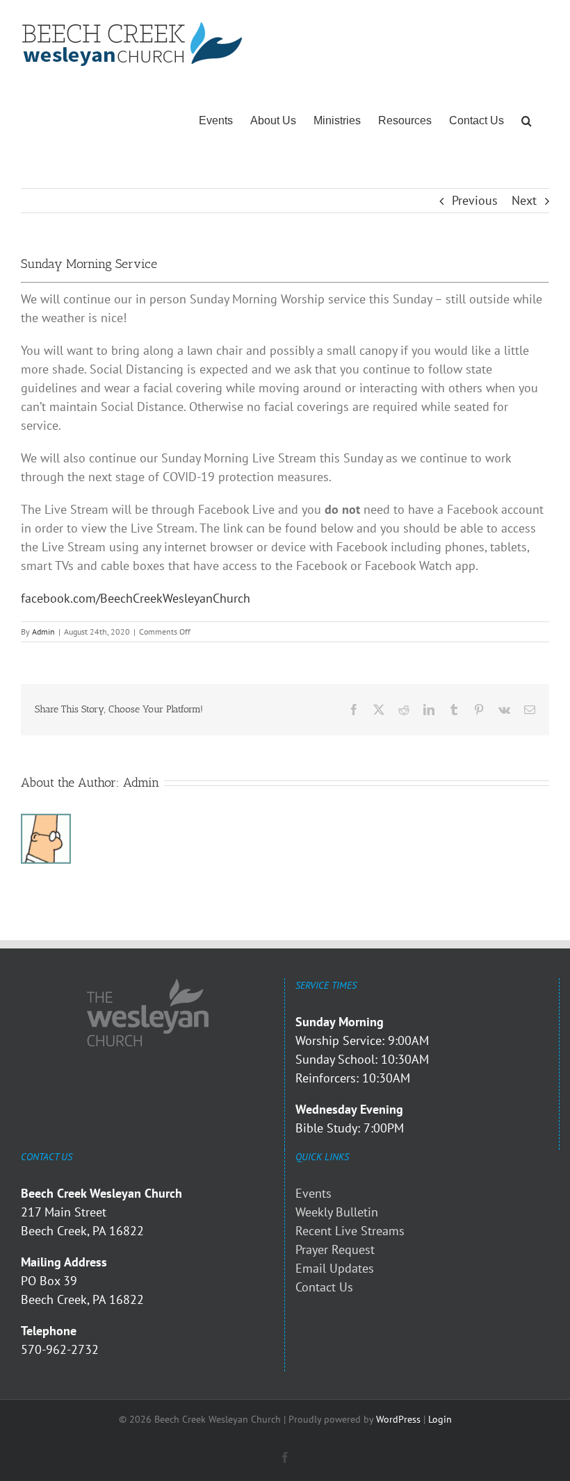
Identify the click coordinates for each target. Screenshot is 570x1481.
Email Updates (334, 1268)
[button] (526, 121)
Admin (43, 631)
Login (440, 1419)
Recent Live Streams (350, 1231)
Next (524, 200)
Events (313, 1193)
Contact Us (324, 1287)
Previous (475, 200)
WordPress (398, 1419)
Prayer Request (335, 1249)
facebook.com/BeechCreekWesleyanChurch (135, 598)
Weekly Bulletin (336, 1212)
